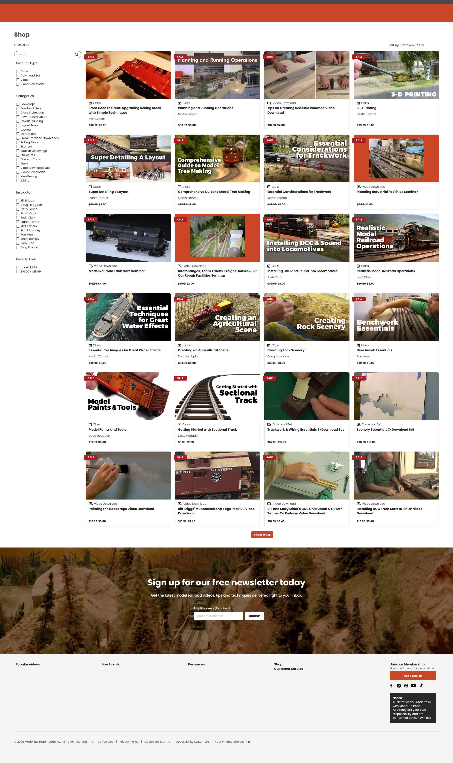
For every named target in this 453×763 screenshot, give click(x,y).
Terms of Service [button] (101, 742)
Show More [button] (262, 535)
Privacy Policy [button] (129, 742)
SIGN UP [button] (254, 616)
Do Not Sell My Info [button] (157, 742)
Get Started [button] (413, 675)
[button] (77, 55)
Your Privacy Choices (230, 742)
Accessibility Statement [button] (192, 742)
